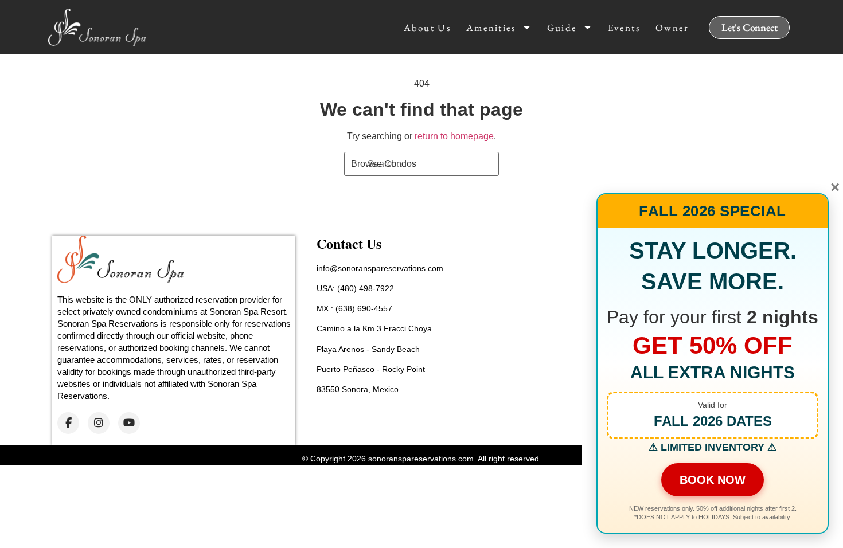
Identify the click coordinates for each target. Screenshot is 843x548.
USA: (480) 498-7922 (355, 288)
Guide (562, 27)
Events (624, 27)
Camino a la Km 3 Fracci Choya (374, 328)
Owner (672, 27)
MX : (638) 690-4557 (354, 308)
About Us (427, 27)
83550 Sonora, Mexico (358, 389)
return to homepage (454, 136)
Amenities (491, 27)
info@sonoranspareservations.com (380, 268)
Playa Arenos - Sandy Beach (368, 349)
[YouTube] (129, 423)
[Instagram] (99, 423)
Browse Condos (383, 164)
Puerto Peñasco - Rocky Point (371, 369)
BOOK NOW (713, 479)
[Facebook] (68, 423)
